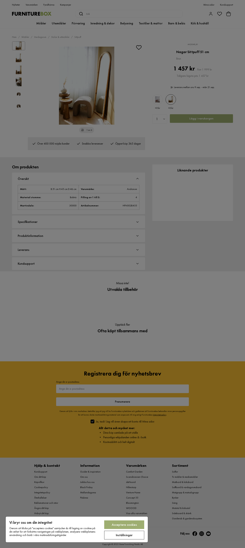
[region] (77, 529)
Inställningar (124, 535)
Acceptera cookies (124, 525)
